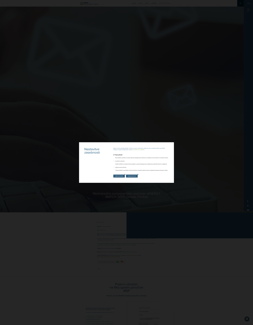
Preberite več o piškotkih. (139, 149)
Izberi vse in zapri (119, 176)
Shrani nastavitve (132, 176)
